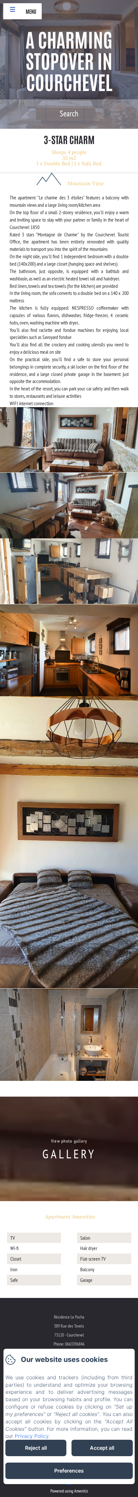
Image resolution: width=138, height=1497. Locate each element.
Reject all (36, 1448)
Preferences (69, 1470)
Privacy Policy (31, 1436)
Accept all (102, 1448)
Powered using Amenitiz (69, 1491)
